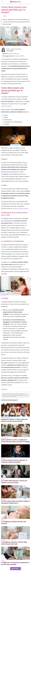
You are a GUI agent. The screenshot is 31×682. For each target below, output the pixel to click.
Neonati (3, 479)
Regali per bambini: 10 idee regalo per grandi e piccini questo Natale (14, 420)
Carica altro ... (15, 568)
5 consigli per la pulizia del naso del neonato (13, 522)
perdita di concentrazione (9, 172)
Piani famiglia (4, 438)
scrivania (9, 310)
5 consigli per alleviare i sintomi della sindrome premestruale (14, 543)
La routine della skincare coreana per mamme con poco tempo (14, 481)
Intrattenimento (5, 417)
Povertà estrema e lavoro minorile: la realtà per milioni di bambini (14, 461)
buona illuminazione (7, 221)
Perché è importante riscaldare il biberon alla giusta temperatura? (15, 502)
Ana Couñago (9, 50)
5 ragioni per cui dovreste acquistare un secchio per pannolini (15, 563)
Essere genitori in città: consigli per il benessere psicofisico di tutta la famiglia (15, 441)
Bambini (3, 458)
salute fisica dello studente (20, 208)
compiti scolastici (6, 106)
